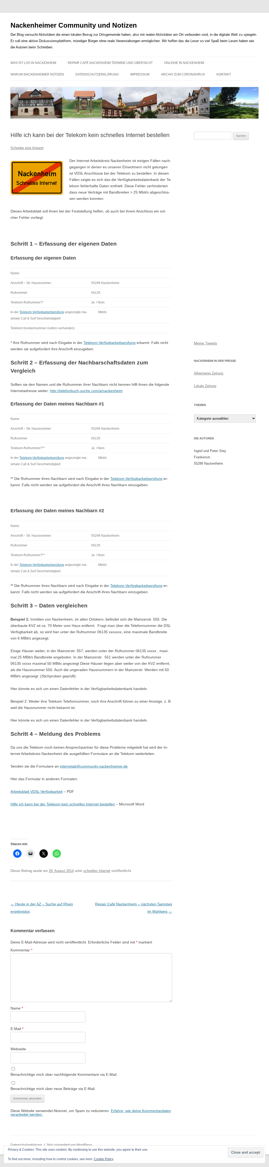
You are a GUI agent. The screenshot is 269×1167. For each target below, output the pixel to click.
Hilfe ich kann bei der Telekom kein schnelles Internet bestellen (63, 804)
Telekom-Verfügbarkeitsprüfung (41, 312)
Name (17, 1008)
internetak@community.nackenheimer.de (94, 766)
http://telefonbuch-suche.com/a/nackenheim (86, 391)
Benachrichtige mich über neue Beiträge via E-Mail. (53, 1089)
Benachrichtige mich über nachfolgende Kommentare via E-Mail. (64, 1074)
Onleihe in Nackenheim (184, 63)
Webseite (18, 1049)
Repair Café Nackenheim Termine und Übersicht (110, 63)
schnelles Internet (96, 871)
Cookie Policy (103, 1159)
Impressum (139, 74)
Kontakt (223, 74)
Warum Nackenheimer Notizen (37, 74)
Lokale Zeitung (205, 386)
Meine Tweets (205, 343)
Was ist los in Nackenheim (33, 63)
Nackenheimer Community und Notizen (74, 25)
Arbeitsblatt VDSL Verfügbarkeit (37, 791)
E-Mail (17, 1029)
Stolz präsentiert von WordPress (69, 1145)
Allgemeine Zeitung (209, 373)
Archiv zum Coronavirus (183, 74)
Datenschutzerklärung (97, 74)
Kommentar (21, 950)
